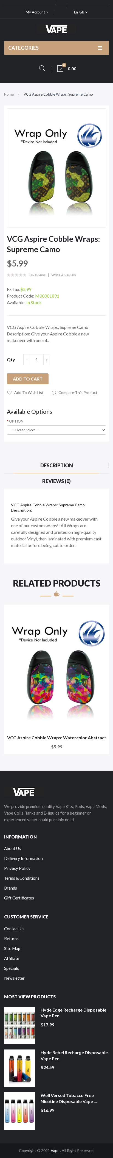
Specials (11, 968)
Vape (55, 1150)
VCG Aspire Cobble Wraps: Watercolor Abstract (56, 737)
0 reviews (37, 275)
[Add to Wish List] (101, 612)
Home (9, 94)
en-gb (79, 12)
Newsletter (14, 978)
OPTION (16, 421)
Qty (11, 359)
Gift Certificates (19, 897)
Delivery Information (23, 858)
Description (56, 465)
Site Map (12, 948)
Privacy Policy (17, 868)
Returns (11, 938)
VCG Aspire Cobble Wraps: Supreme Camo (58, 94)
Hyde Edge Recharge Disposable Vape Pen (73, 1012)
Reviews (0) (56, 481)
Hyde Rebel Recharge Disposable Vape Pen (74, 1055)
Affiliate (11, 958)
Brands (10, 887)
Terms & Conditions (21, 878)
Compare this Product (77, 392)
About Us (12, 848)
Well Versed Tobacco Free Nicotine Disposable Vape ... (69, 1098)
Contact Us (14, 928)
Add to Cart (28, 378)
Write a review (63, 275)
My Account (36, 12)
